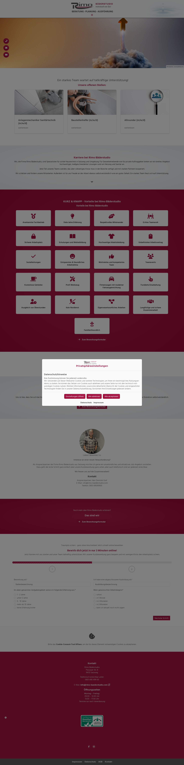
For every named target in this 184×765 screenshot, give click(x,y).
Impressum (99, 402)
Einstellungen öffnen (75, 396)
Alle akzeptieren (111, 396)
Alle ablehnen (94, 396)
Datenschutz (86, 402)
